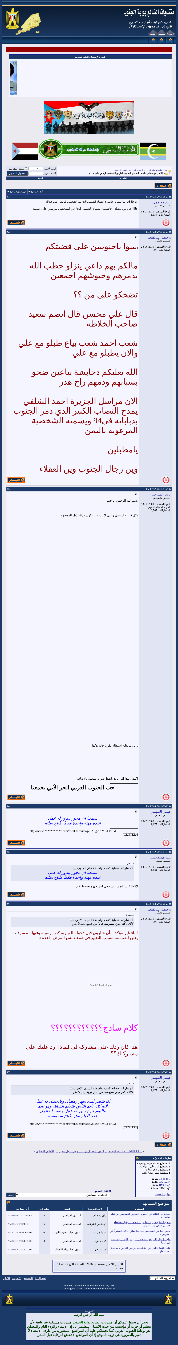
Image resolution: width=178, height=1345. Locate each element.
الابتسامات (165, 1182)
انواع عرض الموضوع (18, 192)
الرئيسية (28, 1278)
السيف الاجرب (161, 202)
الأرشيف (16, 1278)
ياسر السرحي (161, 494)
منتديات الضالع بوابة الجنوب (156, 170)
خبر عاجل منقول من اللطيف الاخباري (56, 1151)
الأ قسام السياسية (136, 170)
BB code (163, 1178)
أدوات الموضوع (37, 192)
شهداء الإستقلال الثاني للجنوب (90, 57)
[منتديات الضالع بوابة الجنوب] (9, 1304)
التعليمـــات (123, 178)
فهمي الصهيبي (161, 811)
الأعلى (6, 1278)
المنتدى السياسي (120, 170)
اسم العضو (50, 168)
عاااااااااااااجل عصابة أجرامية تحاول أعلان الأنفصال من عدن (110, 1151)
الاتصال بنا (40, 1278)
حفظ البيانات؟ (16, 168)
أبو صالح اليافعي (159, 237)
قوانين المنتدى (163, 1194)
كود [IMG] (165, 1185)
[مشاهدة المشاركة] (75, 868)
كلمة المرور (49, 173)
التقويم (40, 178)
